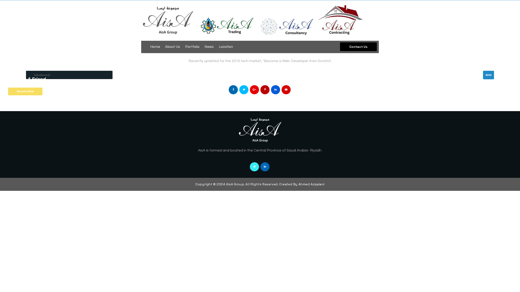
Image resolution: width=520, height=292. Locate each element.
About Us (172, 47)
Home (155, 47)
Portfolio (192, 47)
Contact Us (358, 47)
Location (226, 47)
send (488, 74)
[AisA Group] (260, 20)
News (209, 47)
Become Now (25, 91)
